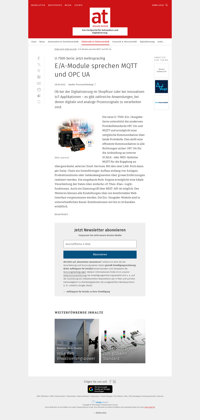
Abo (126, 396)
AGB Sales (45, 396)
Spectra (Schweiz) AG (161, 70)
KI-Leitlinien (119, 396)
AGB (38, 396)
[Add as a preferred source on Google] (100, 389)
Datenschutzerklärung (74, 275)
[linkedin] (39, 77)
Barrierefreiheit (84, 396)
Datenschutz (72, 396)
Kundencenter (60, 396)
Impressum (95, 396)
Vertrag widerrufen (149, 396)
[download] (39, 96)
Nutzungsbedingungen (74, 272)
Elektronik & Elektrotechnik (95, 41)
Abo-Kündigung (135, 396)
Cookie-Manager (107, 396)
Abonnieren (100, 254)
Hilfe (52, 396)
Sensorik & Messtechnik (124, 41)
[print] (39, 89)
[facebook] (39, 58)
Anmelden (158, 5)
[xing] (39, 70)
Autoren (160, 396)
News (42, 41)
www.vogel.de (150, 407)
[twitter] (39, 64)
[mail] (39, 83)
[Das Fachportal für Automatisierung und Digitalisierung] (33, 41)
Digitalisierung (147, 41)
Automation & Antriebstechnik (63, 41)
